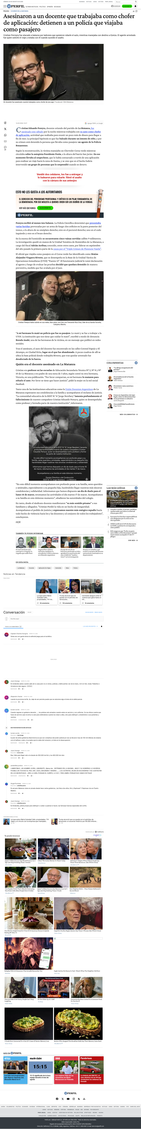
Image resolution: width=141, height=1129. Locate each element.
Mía (82, 1109)
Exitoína (100, 1)
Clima (48, 1106)
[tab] (13, 626)
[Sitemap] (84, 1099)
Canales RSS (42, 1115)
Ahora (3, 1106)
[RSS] (79, 1099)
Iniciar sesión (89, 612)
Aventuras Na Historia (66, 1112)
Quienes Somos (52, 1115)
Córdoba (65, 1106)
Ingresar (117, 6)
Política (42, 7)
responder (14, 639)
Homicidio (58, 568)
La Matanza (21, 568)
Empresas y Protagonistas (92, 1106)
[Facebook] (57, 1099)
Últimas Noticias (32, 7)
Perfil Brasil (109, 1)
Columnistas (115, 362)
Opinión (50, 7)
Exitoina (116, 1106)
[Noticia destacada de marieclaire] (41, 1058)
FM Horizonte (94, 1109)
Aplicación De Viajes (45, 568)
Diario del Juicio (135, 1106)
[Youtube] (68, 1099)
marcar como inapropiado (98, 640)
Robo (67, 568)
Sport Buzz (87, 1112)
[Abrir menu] (5, 6)
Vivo (127, 1106)
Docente (31, 568)
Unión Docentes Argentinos (79, 389)
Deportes (54, 1106)
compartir (91, 639)
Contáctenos (62, 1115)
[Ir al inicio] (16, 6)
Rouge (77, 1109)
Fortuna (63, 1109)
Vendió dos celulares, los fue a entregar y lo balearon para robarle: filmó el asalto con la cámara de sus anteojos (60, 177)
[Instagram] (74, 1099)
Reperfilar (72, 1106)
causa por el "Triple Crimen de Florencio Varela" (77, 248)
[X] (63, 1099)
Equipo (78, 1115)
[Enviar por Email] (5, 141)
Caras (95, 1)
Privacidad (71, 1115)
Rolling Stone (78, 1112)
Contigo (54, 1112)
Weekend (56, 1109)
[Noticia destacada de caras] (66, 1058)
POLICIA (6, 11)
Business (82, 1)
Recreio (95, 1112)
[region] (53, 722)
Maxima (101, 1112)
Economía (25, 1106)
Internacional (40, 1106)
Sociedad (57, 7)
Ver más (131, 540)
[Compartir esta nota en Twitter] (5, 129)
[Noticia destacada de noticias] (15, 1058)
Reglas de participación (88, 1115)
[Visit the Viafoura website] (99, 832)
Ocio (60, 1106)
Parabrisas (70, 1109)
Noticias (88, 1)
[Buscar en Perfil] (136, 2)
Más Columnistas (127, 414)
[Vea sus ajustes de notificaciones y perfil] (135, 6)
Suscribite (127, 6)
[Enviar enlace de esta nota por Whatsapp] (5, 135)
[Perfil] (16, 1053)
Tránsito (99, 1115)
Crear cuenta (98, 612)
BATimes (86, 1109)
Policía (75, 568)
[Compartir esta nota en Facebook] (5, 123)
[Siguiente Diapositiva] (102, 594)
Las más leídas (116, 487)
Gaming (122, 1106)
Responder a (17, 735)
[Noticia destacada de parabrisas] (92, 1058)
